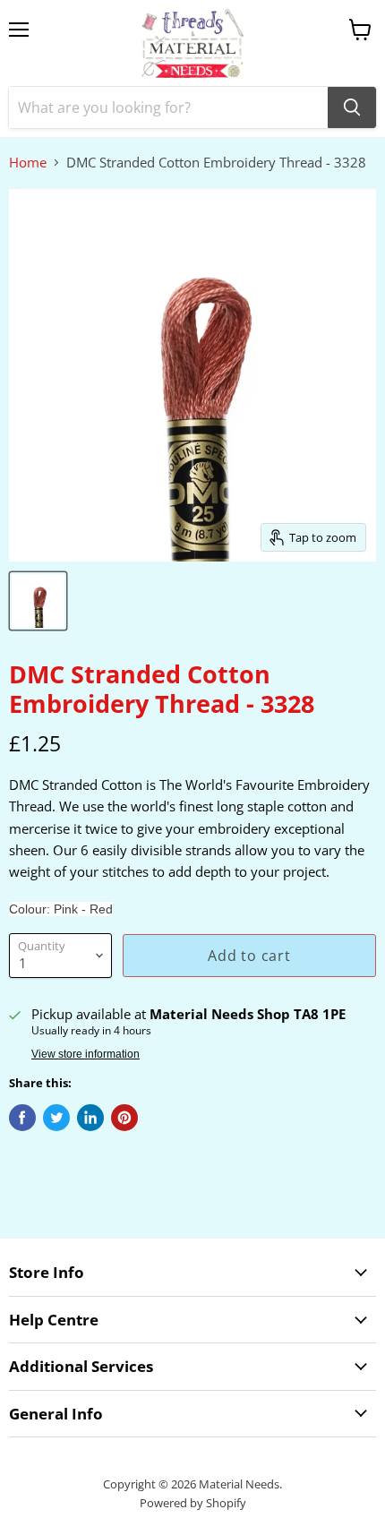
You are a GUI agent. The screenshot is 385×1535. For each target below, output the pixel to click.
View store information (85, 1054)
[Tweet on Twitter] (56, 1117)
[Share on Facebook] (22, 1117)
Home (28, 162)
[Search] (352, 107)
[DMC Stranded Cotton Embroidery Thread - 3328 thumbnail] (38, 601)
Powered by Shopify (193, 1503)
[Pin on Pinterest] (124, 1117)
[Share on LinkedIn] (90, 1117)
